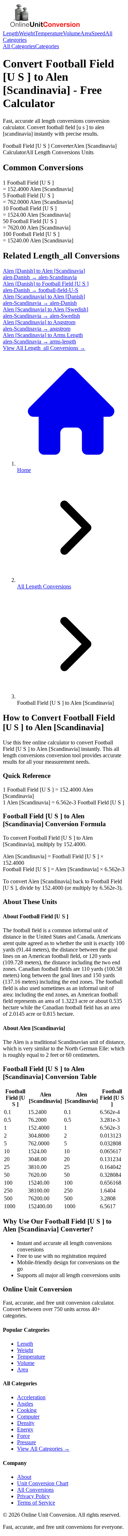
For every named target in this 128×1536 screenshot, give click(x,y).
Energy (25, 1429)
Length (11, 33)
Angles (25, 1404)
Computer (28, 1417)
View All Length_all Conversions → (44, 348)
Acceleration (31, 1397)
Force (23, 1436)
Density (25, 1423)
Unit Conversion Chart (42, 1483)
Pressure (26, 1442)
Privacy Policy (33, 1496)
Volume (71, 33)
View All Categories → (43, 1449)
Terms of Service (36, 1503)
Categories (47, 46)
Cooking (27, 1410)
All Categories (19, 46)
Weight (27, 33)
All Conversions (35, 1490)
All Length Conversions (44, 586)
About (24, 1477)
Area (85, 33)
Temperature (49, 33)
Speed (98, 33)
